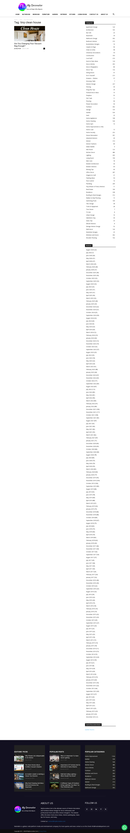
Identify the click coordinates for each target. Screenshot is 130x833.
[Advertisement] (81, 7)
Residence (89, 192)
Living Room (82, 14)
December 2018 (91, 512)
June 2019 (89, 495)
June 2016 (89, 597)
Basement (89, 35)
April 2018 (89, 535)
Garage (88, 110)
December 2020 (91, 443)
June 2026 (89, 255)
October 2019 (90, 483)
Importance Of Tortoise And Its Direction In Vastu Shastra (70, 766)
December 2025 (91, 272)
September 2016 (91, 589)
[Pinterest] (101, 809)
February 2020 (90, 472)
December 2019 (91, 478)
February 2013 (90, 711)
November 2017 (91, 549)
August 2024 (90, 318)
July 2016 (89, 594)
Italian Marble (90, 147)
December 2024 (91, 307)
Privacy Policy (42, 831)
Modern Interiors (91, 166)
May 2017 (89, 566)
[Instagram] (91, 809)
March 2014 (89, 674)
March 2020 (89, 469)
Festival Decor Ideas (92, 92)
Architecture (90, 30)
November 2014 (91, 651)
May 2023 (89, 361)
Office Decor (90, 172)
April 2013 (89, 705)
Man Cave (89, 161)
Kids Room (89, 149)
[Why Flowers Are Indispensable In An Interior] (19, 758)
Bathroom (26, 14)
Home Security (90, 132)
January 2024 (90, 338)
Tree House (89, 209)
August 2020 (90, 455)
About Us (104, 14)
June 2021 (89, 426)
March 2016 (89, 606)
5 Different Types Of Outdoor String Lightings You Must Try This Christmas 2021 (70, 785)
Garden (55, 14)
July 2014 (89, 663)
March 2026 (89, 264)
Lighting (88, 155)
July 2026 (89, 253)
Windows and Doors (92, 235)
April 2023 (89, 364)
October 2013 (90, 688)
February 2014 (90, 677)
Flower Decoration (92, 104)
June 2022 (89, 392)
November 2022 (91, 378)
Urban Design (90, 215)
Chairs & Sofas (90, 50)
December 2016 (91, 580)
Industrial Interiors (91, 138)
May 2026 (89, 258)
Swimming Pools (91, 201)
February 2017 (90, 574)
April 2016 (89, 603)
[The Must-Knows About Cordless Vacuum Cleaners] (19, 767)
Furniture (46, 14)
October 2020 (90, 449)
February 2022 (90, 403)
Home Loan (89, 129)
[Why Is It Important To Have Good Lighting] (54, 758)
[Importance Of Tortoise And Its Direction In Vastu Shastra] (54, 767)
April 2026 (89, 261)
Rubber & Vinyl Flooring (93, 198)
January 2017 (90, 577)
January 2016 (90, 611)
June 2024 (89, 324)
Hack (87, 115)
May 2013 (89, 703)
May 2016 (89, 600)
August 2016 (90, 591)
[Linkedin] (96, 809)
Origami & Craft (91, 175)
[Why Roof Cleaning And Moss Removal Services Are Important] (19, 785)
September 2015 (91, 623)
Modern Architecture (92, 164)
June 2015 (89, 631)
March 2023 (89, 366)
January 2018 (90, 543)
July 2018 (89, 526)
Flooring (88, 101)
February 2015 (90, 643)
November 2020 (91, 446)
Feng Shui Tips (90, 90)
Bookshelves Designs (92, 44)
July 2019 (89, 492)
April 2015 (89, 637)
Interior (63, 14)
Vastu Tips (89, 221)
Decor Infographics (92, 67)
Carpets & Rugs (91, 47)
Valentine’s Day (90, 218)
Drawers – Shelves (92, 78)
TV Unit (88, 212)
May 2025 (89, 292)
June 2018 (89, 529)
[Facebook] (87, 809)
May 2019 (89, 497)
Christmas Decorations (93, 53)
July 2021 (89, 423)
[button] (113, 14)
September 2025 (91, 281)
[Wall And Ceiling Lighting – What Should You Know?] (54, 776)
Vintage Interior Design (93, 226)
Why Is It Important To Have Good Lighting (69, 757)
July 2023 (89, 355)
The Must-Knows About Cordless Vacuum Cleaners (33, 766)
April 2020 (89, 466)
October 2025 (90, 278)
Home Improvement (92, 127)
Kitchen (72, 14)
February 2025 (90, 301)
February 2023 (90, 369)
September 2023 (91, 349)
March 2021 (89, 435)
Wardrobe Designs (92, 232)
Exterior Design (91, 84)
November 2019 (91, 480)
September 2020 (91, 452)
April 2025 (89, 295)
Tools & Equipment (92, 206)
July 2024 (89, 321)
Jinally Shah (17, 48)
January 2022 (90, 406)
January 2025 (90, 304)
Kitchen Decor (90, 152)
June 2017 (89, 563)
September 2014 (91, 657)
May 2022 (89, 395)
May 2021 (89, 429)
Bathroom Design (91, 38)
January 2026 (90, 270)
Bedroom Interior (91, 41)
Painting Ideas (90, 178)
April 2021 (89, 432)
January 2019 (90, 509)
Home (18, 14)
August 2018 (90, 523)
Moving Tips (90, 169)
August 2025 (90, 284)
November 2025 (91, 275)
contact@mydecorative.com (56, 821)
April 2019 (89, 500)
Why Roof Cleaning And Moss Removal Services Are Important (34, 785)
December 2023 (91, 341)
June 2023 (89, 358)
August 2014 (90, 660)
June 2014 (89, 666)
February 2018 (90, 540)
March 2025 (89, 298)
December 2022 (91, 375)
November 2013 (91, 685)
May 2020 (89, 463)
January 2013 (90, 714)
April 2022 (89, 398)
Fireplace (89, 95)
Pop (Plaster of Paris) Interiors (95, 186)
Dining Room (90, 72)
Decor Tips (89, 70)
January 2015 (90, 646)
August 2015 (90, 626)
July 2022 (89, 389)
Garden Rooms (89, 730)
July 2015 (89, 629)
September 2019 (91, 486)
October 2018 (90, 517)
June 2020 (89, 460)
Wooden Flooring (91, 238)
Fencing (88, 87)
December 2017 (91, 546)
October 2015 (90, 620)
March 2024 (89, 332)
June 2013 (89, 700)
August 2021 (90, 421)
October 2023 (90, 347)
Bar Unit (88, 33)
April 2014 (89, 671)
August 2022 (90, 386)
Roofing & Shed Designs (93, 195)
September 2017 (91, 554)
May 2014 (89, 668)
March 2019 (89, 503)
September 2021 (91, 418)
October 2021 (90, 415)
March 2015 (89, 640)
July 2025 (89, 287)
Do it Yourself (90, 75)
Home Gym (89, 124)
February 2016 (90, 609)
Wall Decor (89, 229)
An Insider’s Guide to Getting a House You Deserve (34, 775)
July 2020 (89, 458)
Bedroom (36, 14)
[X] (105, 809)
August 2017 (90, 557)
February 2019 (90, 506)
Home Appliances (91, 118)
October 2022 (90, 381)
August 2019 (90, 489)
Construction (90, 55)
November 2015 (91, 617)
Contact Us (93, 14)
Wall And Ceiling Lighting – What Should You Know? (69, 775)
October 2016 (90, 586)
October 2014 (90, 654)
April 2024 (89, 329)
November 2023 (91, 344)
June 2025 (89, 290)
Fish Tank (89, 98)
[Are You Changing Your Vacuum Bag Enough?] (29, 33)
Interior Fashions (91, 144)
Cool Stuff (89, 58)
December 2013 (91, 683)
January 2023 (90, 372)
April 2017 (89, 569)
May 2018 (89, 532)
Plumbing (89, 184)
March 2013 (89, 708)
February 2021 (90, 438)
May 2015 (89, 634)
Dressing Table (90, 81)
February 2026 (90, 267)
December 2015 (91, 614)
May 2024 (89, 327)
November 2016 (91, 583)
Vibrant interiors (91, 223)
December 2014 (91, 648)
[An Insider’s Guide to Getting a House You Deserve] (19, 776)
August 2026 (90, 250)
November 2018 (91, 515)
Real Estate (89, 189)
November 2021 (91, 412)
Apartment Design (91, 27)
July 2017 (89, 560)
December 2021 (91, 409)
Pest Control (90, 181)
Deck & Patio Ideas (92, 61)
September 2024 (91, 315)
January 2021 (90, 441)
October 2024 (90, 312)
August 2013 (90, 694)
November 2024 (91, 309)
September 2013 (91, 691)
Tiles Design (90, 204)
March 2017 (89, 572)
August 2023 (90, 352)
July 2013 (89, 697)
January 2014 (90, 680)
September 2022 (91, 384)
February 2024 (90, 335)
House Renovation (92, 135)
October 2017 (90, 552)
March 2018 (89, 537)
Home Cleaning (91, 121)
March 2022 (89, 401)
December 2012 (91, 717)
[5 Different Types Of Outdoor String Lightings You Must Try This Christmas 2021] (54, 785)
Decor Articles (90, 64)
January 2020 (90, 475)
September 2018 (91, 520)
